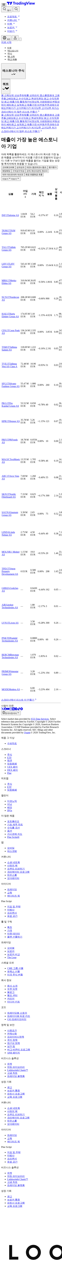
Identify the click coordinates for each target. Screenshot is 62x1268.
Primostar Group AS (10, 672)
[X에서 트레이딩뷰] (2, 709)
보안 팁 (11, 1046)
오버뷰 (10, 948)
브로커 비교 (13, 954)
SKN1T (5, 494)
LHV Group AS (8, 265)
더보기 (10, 31)
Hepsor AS (14, 421)
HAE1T (5, 313)
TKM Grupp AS (8, 232)
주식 (9, 754)
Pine (9, 773)
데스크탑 (12, 851)
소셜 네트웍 (13, 862)
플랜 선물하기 (14, 937)
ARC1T (5, 476)
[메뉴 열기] (3, 4)
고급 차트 (12, 1073)
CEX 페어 (12, 767)
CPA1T (5, 330)
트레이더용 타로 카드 (18, 1016)
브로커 (10, 27)
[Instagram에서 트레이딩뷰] (10, 709)
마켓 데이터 (13, 933)
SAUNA (6, 512)
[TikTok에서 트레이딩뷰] (18, 709)
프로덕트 (12, 16)
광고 (9, 1087)
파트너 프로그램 (16, 1093)
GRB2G (6, 588)
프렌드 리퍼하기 (16, 868)
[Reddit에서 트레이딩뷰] (21, 709)
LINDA (5, 532)
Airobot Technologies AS (10, 606)
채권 (9, 760)
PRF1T (5, 439)
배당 (9, 807)
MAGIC (6, 459)
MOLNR (6, 552)
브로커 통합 (13, 1090)
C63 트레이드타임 (16, 1019)
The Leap (11, 957)
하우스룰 (12, 875)
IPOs (9, 810)
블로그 (10, 992)
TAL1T (5, 247)
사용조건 (12, 1030)
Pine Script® (13, 837)
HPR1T (5, 421)
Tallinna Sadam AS (9, 348)
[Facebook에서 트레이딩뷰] (5, 709)
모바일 (10, 848)
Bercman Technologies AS (10, 656)
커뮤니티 (12, 20)
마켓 (9, 24)
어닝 (9, 804)
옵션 (9, 831)
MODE (5, 689)
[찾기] (16, 9)
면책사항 (12, 1033)
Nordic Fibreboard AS (9, 495)
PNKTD (6, 638)
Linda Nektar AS (8, 533)
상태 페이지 (13, 1052)
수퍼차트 (12, 743)
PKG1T (5, 403)
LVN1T (5, 623)
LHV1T (5, 264)
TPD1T (5, 568)
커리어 (10, 998)
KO (8, 39)
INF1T (5, 215)
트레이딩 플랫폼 (16, 1076)
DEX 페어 (12, 770)
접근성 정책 (13, 1043)
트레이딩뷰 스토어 (17, 1013)
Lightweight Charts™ (17, 1070)
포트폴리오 (13, 821)
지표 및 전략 (13, 906)
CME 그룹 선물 (15, 968)
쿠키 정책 (12, 1040)
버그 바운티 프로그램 (18, 1049)
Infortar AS (13, 215)
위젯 (9, 1064)
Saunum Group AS (10, 513)
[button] (18, 16)
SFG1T (5, 383)
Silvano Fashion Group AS (11, 385)
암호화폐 (12, 763)
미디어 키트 (13, 1001)
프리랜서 (12, 913)
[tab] (5, 95)
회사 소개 (12, 986)
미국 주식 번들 (15, 974)
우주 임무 (12, 989)
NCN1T (6, 297)
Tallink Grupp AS (9, 248)
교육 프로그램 (14, 1097)
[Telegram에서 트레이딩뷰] (16, 709)
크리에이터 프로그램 (18, 872)
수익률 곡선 (13, 827)
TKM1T (6, 230)
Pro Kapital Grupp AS (10, 404)
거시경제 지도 (14, 834)
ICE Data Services (40, 719)
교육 (9, 892)
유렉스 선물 (13, 971)
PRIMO (5, 671)
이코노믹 (12, 801)
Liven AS (14, 623)
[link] (21, 131)
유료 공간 (12, 916)
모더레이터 (13, 878)
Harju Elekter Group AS (10, 315)
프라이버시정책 (15, 1037)
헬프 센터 (12, 995)
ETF (9, 757)
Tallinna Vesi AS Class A (9, 365)
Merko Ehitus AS (9, 282)
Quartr (27, 732)
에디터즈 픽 (13, 896)
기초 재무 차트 (15, 824)
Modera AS (14, 689)
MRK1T (6, 280)
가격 (9, 930)
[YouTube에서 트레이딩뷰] (8, 709)
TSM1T (5, 347)
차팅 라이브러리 (16, 1067)
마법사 (10, 909)
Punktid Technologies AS (10, 639)
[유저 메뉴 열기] (15, 38)
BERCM (6, 654)
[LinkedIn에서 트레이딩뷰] (13, 709)
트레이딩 (12, 889)
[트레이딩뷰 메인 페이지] (21, 4)
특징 (9, 927)
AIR (4, 605)
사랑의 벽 (12, 865)
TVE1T (5, 363)
